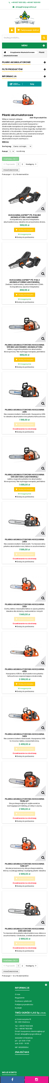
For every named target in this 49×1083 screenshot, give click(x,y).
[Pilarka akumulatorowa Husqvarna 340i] (24, 714)
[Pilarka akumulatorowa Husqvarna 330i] (24, 585)
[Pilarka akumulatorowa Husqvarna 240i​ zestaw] (24, 909)
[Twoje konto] (12, 30)
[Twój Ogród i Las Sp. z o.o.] (24, 17)
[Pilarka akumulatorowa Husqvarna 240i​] (24, 520)
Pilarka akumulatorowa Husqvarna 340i (24, 735)
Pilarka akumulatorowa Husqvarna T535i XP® (24, 800)
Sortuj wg (6, 146)
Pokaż (5, 151)
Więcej (5, 142)
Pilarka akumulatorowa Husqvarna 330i (24, 605)
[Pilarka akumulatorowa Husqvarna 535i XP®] (24, 844)
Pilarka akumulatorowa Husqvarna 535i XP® (24, 864)
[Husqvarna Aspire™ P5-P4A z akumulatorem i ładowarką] (24, 260)
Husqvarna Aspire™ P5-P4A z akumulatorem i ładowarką (24, 281)
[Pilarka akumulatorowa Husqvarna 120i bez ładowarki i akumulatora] (24, 325)
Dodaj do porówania (25, 237)
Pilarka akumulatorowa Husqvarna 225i (24, 410)
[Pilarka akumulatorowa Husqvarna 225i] (24, 390)
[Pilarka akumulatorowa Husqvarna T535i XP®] (24, 779)
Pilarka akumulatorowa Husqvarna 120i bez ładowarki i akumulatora (24, 345)
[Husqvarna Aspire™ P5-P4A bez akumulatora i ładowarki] (24, 195)
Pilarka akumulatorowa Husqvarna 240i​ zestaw (24, 929)
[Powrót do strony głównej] (4, 52)
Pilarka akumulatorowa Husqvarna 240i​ (24, 540)
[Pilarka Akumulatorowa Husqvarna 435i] (24, 650)
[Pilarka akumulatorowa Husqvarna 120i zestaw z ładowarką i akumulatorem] (24, 455)
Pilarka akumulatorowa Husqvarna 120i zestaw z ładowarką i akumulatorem (24, 476)
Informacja (9, 76)
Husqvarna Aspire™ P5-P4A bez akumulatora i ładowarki (24, 216)
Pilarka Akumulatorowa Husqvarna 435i (24, 670)
